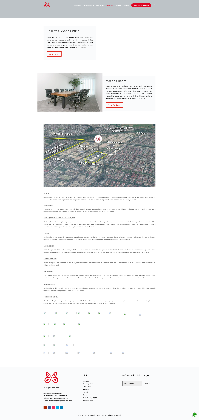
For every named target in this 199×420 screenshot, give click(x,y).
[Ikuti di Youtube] (45, 407)
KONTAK (118, 5)
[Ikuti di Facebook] (49, 407)
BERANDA (77, 5)
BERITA (126, 5)
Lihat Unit (54, 54)
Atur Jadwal (114, 105)
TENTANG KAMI (89, 5)
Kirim (147, 383)
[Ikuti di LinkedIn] (61, 407)
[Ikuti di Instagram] (53, 407)
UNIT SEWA (100, 5)
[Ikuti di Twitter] (57, 407)
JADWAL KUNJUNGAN (141, 5)
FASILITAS (109, 5)
